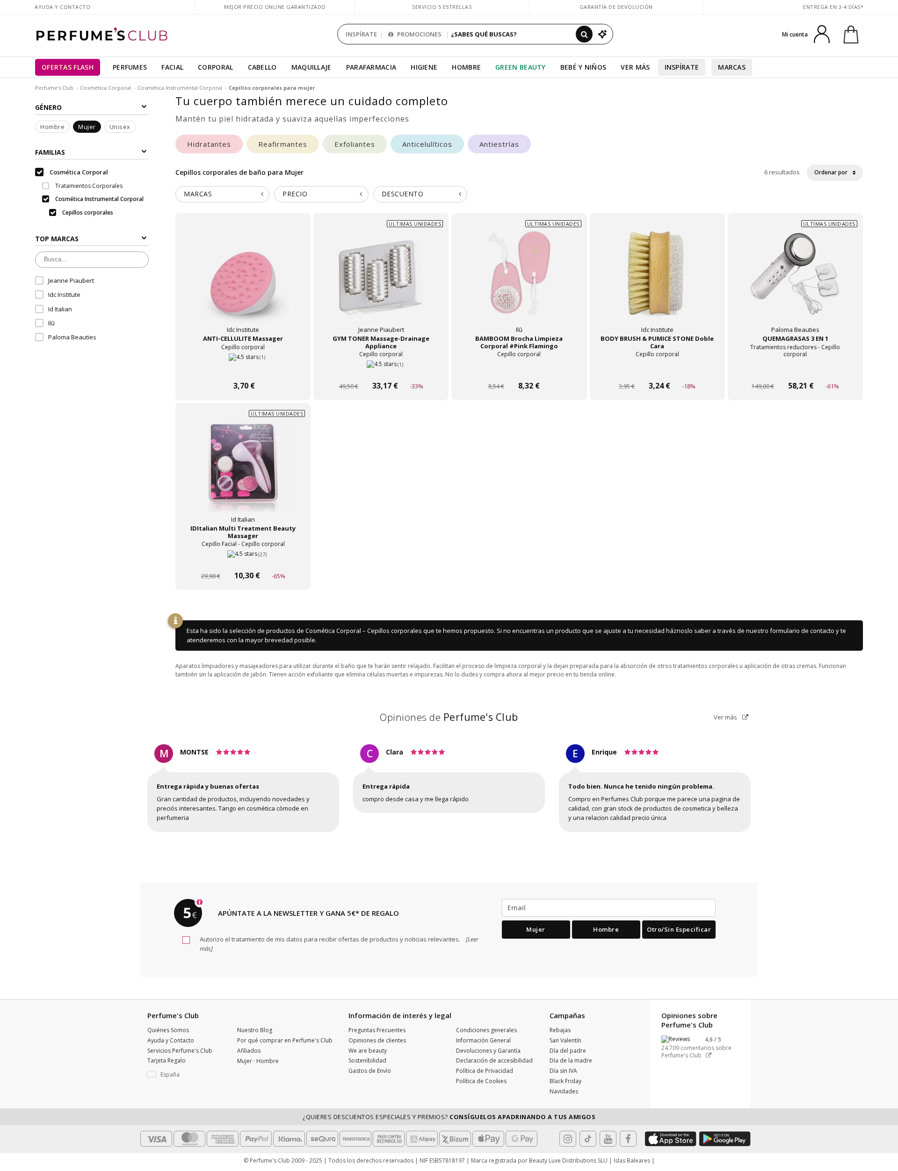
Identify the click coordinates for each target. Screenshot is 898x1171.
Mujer (87, 126)
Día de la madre (571, 1060)
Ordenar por (831, 172)
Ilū (51, 323)
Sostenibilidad (367, 1060)
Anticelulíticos (427, 144)
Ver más (726, 717)
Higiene (424, 67)
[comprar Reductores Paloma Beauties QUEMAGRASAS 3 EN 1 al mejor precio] (795, 282)
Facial (172, 67)
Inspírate (682, 67)
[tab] (222, 194)
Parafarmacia (371, 67)
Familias (50, 152)
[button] (185, 1074)
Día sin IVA (563, 1071)
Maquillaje (311, 67)
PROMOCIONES (419, 34)
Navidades (564, 1091)
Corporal (215, 67)
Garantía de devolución (616, 6)
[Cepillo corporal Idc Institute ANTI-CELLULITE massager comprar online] (243, 368)
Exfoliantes (354, 144)
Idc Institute (64, 294)
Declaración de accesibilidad (494, 1060)
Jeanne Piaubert (71, 280)
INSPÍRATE (361, 34)
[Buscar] (584, 34)
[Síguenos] (628, 1139)
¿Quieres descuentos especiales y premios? (449, 1117)
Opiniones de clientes (377, 1040)
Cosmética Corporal (105, 87)
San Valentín (565, 1040)
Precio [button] (294, 193)
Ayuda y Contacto (62, 6)
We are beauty (367, 1051)
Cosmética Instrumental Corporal (180, 87)
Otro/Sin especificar (679, 929)
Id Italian (60, 309)
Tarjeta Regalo (166, 1060)
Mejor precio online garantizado (275, 6)
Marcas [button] (198, 193)
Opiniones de (449, 717)
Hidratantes (209, 144)
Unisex (119, 126)
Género (48, 107)
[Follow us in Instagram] (567, 1139)
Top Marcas (57, 238)
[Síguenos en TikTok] (587, 1139)
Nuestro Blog (254, 1030)
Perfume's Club (54, 87)
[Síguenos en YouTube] (608, 1139)
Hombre (466, 67)
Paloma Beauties (72, 337)
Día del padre (568, 1051)
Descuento (403, 193)
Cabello (262, 67)
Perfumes (130, 67)
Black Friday (565, 1081)
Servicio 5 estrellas (441, 6)
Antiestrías (499, 144)
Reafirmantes (282, 144)
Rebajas (560, 1030)
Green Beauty (520, 67)
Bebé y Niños (583, 67)
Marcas (732, 67)
